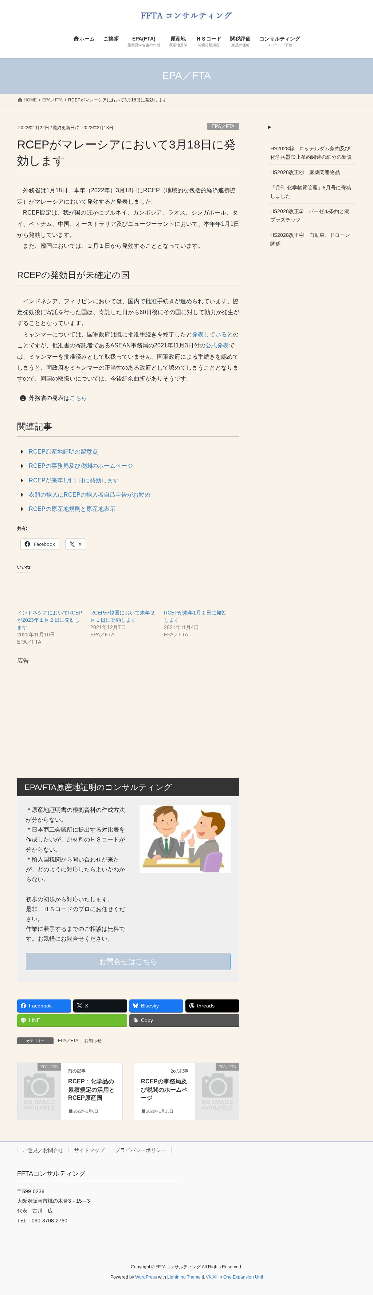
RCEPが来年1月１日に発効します (74, 480)
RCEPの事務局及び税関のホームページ (81, 466)
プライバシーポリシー (140, 1150)
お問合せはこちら (128, 961)
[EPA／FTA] (39, 1076)
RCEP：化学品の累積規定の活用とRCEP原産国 (91, 1089)
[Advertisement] (128, 716)
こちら (78, 398)
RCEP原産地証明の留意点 (63, 451)
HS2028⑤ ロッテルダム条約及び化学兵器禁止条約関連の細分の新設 (311, 153)
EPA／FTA (223, 126)
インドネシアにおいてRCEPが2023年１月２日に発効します (49, 620)
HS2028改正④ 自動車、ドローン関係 (310, 239)
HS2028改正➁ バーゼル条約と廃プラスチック (309, 215)
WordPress (146, 1277)
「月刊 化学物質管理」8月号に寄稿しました (310, 192)
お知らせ (93, 1040)
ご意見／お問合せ (43, 1150)
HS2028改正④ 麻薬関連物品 (305, 172)
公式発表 (217, 345)
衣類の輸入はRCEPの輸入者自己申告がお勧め (89, 495)
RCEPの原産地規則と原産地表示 (72, 509)
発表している (209, 334)
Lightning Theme (184, 1277)
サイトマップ (89, 1150)
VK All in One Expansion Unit (234, 1277)
